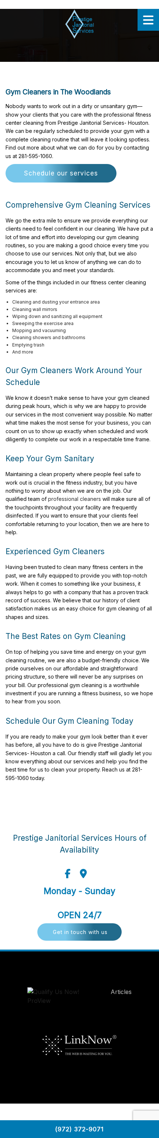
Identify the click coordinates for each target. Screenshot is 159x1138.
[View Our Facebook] (68, 873)
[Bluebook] (61, 998)
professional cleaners (74, 499)
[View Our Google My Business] (83, 873)
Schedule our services (61, 173)
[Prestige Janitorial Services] (79, 24)
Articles (121, 991)
